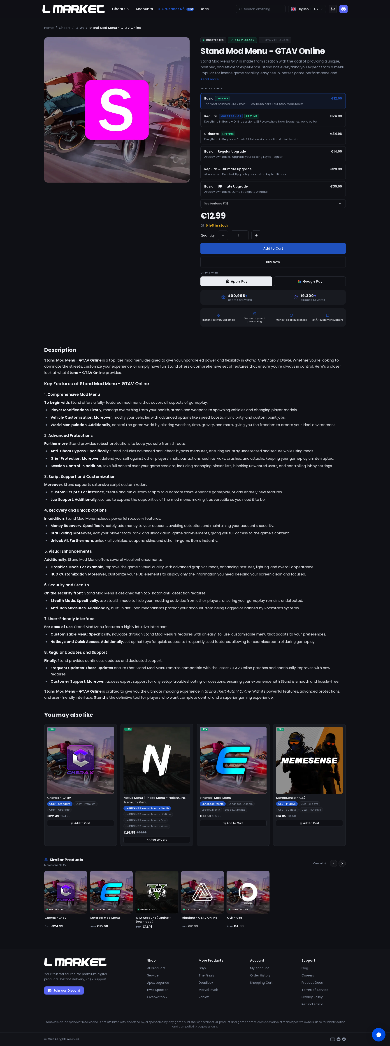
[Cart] (333, 9)
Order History (260, 975)
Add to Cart (273, 248)
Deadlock (206, 982)
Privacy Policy (312, 997)
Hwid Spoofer (157, 990)
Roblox (204, 997)
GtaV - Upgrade (59, 810)
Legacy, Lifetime (235, 810)
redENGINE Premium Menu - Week (146, 826)
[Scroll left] (333, 863)
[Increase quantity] (256, 235)
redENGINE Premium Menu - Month (147, 808)
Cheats (118, 9)
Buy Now (273, 262)
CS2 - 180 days (311, 810)
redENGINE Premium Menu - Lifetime (148, 814)
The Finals (206, 975)
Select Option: (211, 88)
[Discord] (343, 9)
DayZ (203, 968)
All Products (156, 968)
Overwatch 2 (157, 997)
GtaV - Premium (85, 804)
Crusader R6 (177, 9)
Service (153, 975)
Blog (305, 968)
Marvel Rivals (208, 990)
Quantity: (207, 235)
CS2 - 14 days (287, 804)
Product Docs (312, 982)
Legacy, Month (211, 810)
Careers (308, 975)
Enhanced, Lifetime (241, 804)
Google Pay (312, 281)
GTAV (80, 28)
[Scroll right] (342, 863)
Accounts (144, 9)
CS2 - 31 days (309, 804)
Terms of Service (315, 990)
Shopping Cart (261, 982)
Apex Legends (158, 982)
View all (318, 863)
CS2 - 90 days (287, 810)
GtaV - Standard (59, 804)
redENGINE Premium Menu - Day (145, 820)
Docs (204, 9)
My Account (259, 968)
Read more (209, 79)
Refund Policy (312, 1004)
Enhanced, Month (213, 804)
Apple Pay (239, 281)
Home (49, 28)
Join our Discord (66, 990)
